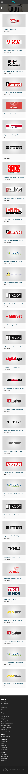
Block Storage (4, 720)
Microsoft (3, 745)
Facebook (5, 756)
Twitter (5, 758)
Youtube (5, 760)
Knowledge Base (5, 736)
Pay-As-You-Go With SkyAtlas (12, 367)
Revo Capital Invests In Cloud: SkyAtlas (14, 683)
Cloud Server (4, 718)
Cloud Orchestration (6, 727)
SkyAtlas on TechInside (10, 599)
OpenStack (4, 741)
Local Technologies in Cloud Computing (15, 325)
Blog (2, 713)
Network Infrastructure (7, 723)
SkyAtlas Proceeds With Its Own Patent (14, 430)
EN (25, 2)
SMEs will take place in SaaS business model (16, 578)
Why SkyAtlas (4, 703)
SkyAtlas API (4, 729)
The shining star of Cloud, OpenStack (14, 71)
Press (2, 711)
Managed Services (5, 725)
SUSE (2, 743)
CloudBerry (4, 749)
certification (4, 707)
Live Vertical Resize (6, 731)
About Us (3, 701)
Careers (3, 709)
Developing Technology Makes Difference (15, 409)
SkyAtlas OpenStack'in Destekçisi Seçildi (15, 303)
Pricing (3, 705)
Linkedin (5, 754)
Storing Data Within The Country (13, 557)
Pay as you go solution (10, 29)
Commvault (4, 747)
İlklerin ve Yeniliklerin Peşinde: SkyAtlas (14, 261)
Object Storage (5, 722)
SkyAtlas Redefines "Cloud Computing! (14, 662)
